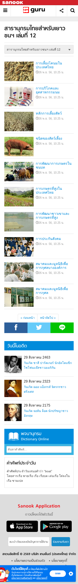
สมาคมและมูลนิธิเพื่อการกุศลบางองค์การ (52, 266)
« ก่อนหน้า (28, 317)
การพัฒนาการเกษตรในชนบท (54, 165)
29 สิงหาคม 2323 (37, 381)
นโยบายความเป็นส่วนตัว (21, 578)
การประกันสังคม (48, 239)
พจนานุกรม (35, 436)
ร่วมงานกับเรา (61, 542)
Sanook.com (13, 2)
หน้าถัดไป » (48, 317)
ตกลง (57, 573)
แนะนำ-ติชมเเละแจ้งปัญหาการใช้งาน (29, 542)
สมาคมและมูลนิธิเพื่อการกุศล (52, 291)
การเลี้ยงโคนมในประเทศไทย (49, 65)
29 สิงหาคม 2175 (37, 405)
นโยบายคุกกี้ (41, 578)
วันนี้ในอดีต (17, 346)
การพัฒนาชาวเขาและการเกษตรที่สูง (53, 215)
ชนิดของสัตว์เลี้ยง (49, 138)
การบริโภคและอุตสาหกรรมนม (48, 90)
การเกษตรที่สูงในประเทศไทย (49, 190)
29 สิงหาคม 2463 (37, 357)
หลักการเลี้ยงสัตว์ (49, 113)
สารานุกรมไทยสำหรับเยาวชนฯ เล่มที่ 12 (35, 10)
